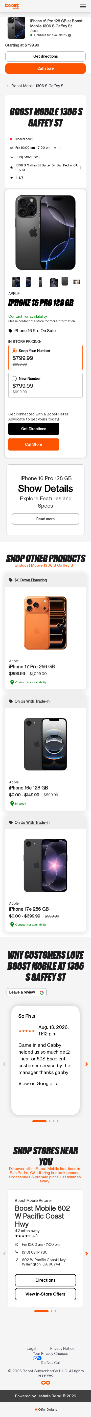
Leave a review (22, 992)
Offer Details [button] (45, 1409)
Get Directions (33, 429)
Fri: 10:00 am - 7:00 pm (36, 148)
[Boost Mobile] (12, 6)
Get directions (45, 56)
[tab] (45, 1409)
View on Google (39, 1084)
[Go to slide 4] (58, 1121)
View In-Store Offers (45, 1294)
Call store (45, 68)
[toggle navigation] (83, 6)
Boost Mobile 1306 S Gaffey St (38, 86)
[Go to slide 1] (39, 1121)
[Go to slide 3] (54, 1121)
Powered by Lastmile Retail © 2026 (45, 1396)
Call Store (33, 444)
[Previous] (4, 1064)
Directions (46, 1280)
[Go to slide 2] (50, 1121)
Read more (45, 519)
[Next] (87, 1064)
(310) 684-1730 (35, 1252)
